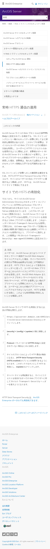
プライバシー (40, 541)
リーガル (17, 544)
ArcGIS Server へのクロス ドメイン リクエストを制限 (25, 70)
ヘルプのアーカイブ (11, 118)
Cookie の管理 (7, 544)
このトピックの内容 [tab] (11, 126)
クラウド (6, 455)
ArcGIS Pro (6, 477)
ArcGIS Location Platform (12, 484)
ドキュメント (7, 463)
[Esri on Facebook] (8, 534)
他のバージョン (33, 115)
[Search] (33, 3)
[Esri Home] (7, 526)
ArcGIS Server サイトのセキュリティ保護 (19, 33)
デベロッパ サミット (10, 521)
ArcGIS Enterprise (13, 3)
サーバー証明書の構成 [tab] (14, 91)
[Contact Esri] (16, 534)
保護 (10, 24)
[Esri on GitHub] (12, 534)
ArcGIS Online (8, 473)
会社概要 (6, 506)
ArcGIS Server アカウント (13, 43)
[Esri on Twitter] (4, 534)
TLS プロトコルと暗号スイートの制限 (21, 78)
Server (5, 448)
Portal (4, 444)
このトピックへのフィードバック (33, 413)
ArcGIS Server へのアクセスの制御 (17, 38)
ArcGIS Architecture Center (13, 496)
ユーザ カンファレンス (11, 517)
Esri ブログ (6, 513)
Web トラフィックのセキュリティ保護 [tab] (21, 54)
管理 (4, 24)
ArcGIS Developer (9, 488)
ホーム (5, 440)
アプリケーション (9, 459)
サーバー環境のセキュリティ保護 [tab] (19, 48)
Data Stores (7, 452)
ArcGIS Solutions (9, 492)
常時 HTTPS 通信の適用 (15, 64)
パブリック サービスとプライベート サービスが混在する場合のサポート (26, 84)
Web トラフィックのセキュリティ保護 (30, 24)
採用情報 (6, 510)
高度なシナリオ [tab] (11, 96)
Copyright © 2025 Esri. (10, 541)
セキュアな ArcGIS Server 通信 (18, 59)
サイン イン (43, 4)
